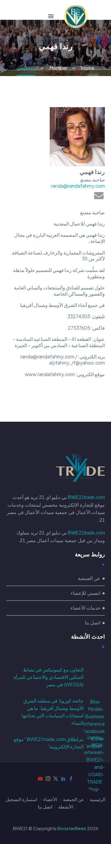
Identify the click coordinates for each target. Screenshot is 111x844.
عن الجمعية (73, 799)
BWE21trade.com (86, 497)
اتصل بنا (45, 807)
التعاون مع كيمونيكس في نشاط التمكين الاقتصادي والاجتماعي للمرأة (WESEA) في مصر (48, 676)
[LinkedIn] (63, 778)
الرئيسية (97, 799)
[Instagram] (48, 778)
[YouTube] (40, 778)
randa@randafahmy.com (78, 186)
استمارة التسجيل (21, 799)
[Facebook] (71, 778)
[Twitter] (55, 778)
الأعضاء (50, 799)
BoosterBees (71, 828)
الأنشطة (65, 807)
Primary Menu (51, 16)
